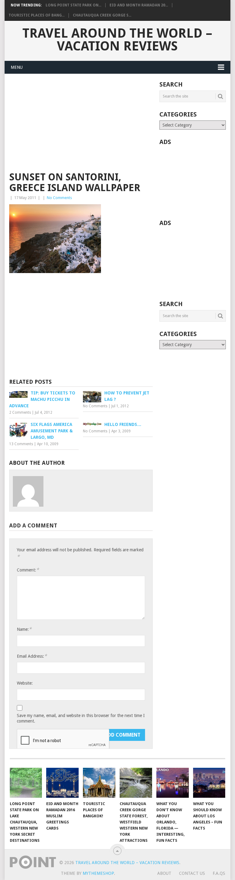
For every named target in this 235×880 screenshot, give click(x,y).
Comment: (28, 570)
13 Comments (21, 444)
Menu (17, 67)
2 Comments (20, 412)
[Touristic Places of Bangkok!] (99, 783)
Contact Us (192, 873)
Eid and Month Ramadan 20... (139, 5)
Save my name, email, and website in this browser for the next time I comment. (81, 718)
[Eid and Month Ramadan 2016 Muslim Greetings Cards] (62, 783)
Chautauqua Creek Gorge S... (102, 15)
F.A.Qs (219, 873)
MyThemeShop (98, 873)
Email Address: (32, 656)
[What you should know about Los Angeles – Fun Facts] (209, 783)
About (164, 873)
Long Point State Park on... (73, 5)
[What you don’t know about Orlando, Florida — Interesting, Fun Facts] (172, 783)
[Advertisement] (81, 126)
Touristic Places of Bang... (37, 15)
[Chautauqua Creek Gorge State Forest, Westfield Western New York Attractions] (136, 783)
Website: (25, 683)
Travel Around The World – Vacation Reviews (117, 40)
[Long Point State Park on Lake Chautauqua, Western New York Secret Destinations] (26, 783)
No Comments (59, 197)
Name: (24, 629)
